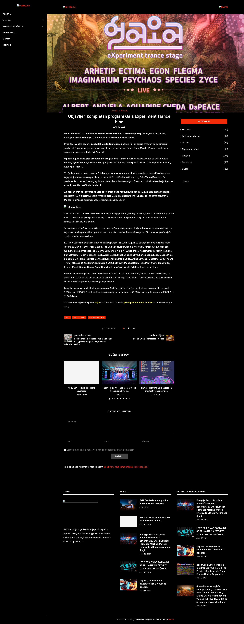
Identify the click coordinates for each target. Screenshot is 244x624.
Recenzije (205, 162)
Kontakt (7, 45)
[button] (68, 380)
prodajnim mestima (134, 302)
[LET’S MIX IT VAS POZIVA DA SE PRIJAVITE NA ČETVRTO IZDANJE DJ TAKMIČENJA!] (128, 566)
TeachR (171, 619)
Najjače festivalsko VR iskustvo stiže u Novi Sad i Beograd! (153, 583)
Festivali (205, 129)
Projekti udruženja (13, 26)
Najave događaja (205, 149)
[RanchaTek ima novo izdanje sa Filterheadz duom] (128, 521)
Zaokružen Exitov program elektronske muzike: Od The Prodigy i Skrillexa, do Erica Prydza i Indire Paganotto (211, 570)
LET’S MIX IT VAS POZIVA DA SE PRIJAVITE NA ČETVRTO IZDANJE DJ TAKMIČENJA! (154, 565)
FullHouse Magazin (205, 136)
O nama (6, 39)
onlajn (149, 302)
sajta (97, 302)
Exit (67, 317)
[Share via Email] (134, 328)
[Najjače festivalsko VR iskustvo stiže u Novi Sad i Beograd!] (128, 584)
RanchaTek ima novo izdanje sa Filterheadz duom (155, 519)
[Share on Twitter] (131, 328)
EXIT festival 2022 (96, 317)
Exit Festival (79, 317)
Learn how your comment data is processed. (126, 467)
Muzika (205, 142)
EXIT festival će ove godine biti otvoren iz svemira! (154, 502)
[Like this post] (125, 328)
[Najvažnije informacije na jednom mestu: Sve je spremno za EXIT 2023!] (156, 372)
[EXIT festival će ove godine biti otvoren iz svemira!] (128, 504)
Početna (7, 14)
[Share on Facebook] (128, 328)
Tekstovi (7, 20)
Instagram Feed (10, 33)
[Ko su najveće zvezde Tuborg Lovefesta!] (81, 372)
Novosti (205, 155)
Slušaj (205, 168)
